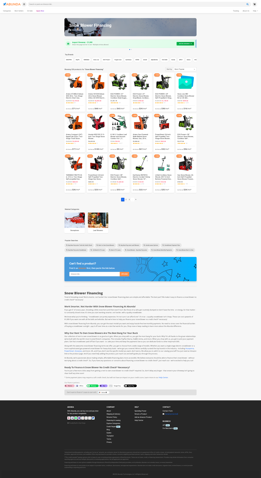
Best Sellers (19, 11)
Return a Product (141, 414)
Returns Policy (112, 417)
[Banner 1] (129, 49)
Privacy (109, 442)
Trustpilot (110, 436)
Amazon (82, 268)
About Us (246, 11)
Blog (108, 430)
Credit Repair (111, 427)
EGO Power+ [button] (106, 59)
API (164, 425)
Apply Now (40, 11)
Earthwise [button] (128, 59)
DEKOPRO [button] (69, 59)
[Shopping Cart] (254, 4)
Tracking (236, 11)
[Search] (247, 4)
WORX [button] (137, 59)
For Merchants (168, 428)
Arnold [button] (145, 59)
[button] (24, 4)
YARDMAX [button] (86, 59)
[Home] (12, 4)
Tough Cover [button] (118, 59)
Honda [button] (173, 59)
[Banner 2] (131, 49)
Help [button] (255, 11)
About (109, 411)
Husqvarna (189, 348)
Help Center (163, 377)
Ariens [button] (188, 59)
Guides (109, 433)
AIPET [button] (181, 59)
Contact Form (168, 411)
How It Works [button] (76, 30)
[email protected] (171, 414)
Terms (109, 439)
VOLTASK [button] (164, 59)
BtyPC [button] (78, 59)
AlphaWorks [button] (154, 59)
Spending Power (140, 411)
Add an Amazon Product (143, 417)
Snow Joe (78, 351)
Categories (7, 11)
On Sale (30, 11)
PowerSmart (69, 351)
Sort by (169, 69)
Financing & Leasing (114, 420)
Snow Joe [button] (96, 59)
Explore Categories (113, 423)
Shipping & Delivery (113, 414)
